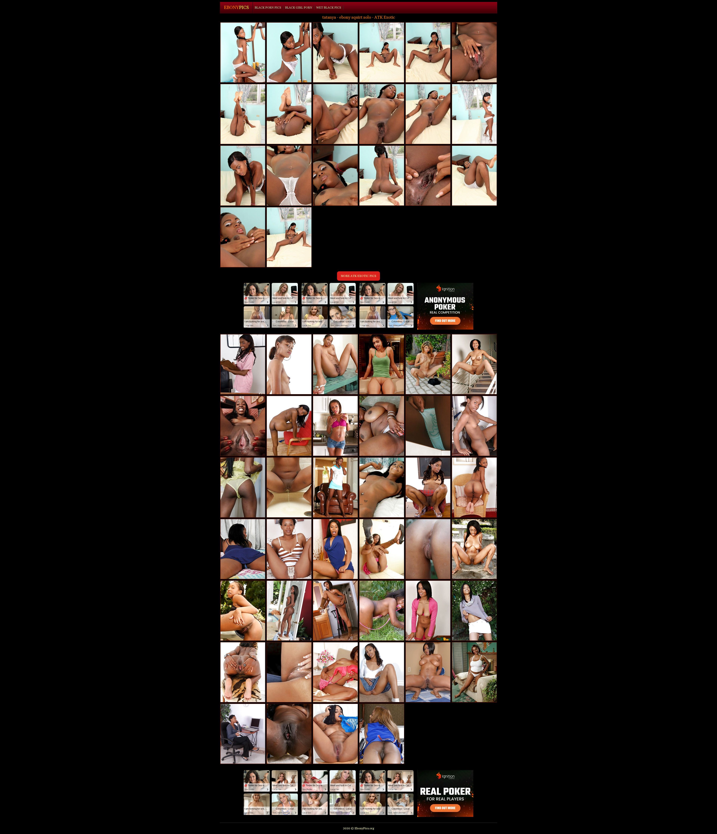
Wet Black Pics (328, 8)
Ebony (236, 7)
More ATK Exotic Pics (358, 276)
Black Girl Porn (298, 8)
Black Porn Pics (268, 8)
